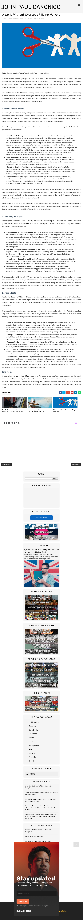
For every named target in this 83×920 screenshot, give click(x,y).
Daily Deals (33, 730)
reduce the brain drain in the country (38, 325)
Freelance (33, 734)
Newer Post (6, 465)
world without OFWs (21, 376)
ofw (25, 18)
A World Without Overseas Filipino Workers (65, 410)
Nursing (32, 753)
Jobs (21, 18)
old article (25, 73)
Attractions (35, 722)
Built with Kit (24, 911)
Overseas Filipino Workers (35, 18)
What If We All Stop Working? (34, 836)
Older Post (76, 465)
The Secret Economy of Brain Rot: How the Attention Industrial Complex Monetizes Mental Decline (40, 808)
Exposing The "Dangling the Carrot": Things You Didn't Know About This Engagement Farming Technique (40, 816)
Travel (31, 761)
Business (16, 18)
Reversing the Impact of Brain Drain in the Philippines (38, 410)
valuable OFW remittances (29, 224)
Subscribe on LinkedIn (41, 517)
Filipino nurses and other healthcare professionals (41, 136)
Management (34, 745)
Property (32, 757)
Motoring (32, 749)
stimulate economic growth (16, 354)
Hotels (31, 738)
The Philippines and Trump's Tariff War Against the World (12, 410)
